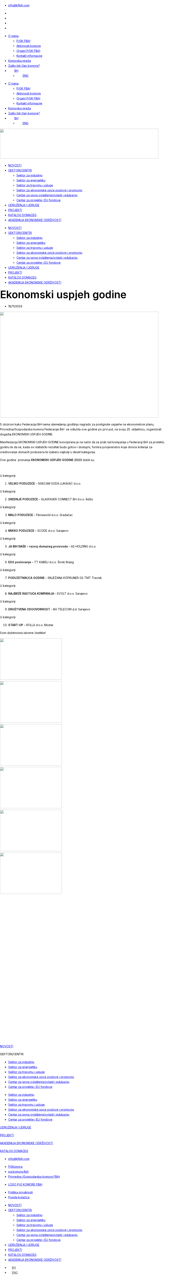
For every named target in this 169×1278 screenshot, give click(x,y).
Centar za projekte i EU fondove (38, 200)
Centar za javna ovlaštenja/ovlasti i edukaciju (46, 195)
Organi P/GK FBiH (28, 51)
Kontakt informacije (29, 55)
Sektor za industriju (29, 175)
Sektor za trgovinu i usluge (34, 185)
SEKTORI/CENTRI (20, 170)
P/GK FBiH (23, 41)
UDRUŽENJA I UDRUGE (23, 205)
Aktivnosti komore (28, 46)
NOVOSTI (14, 165)
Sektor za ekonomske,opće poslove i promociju (49, 190)
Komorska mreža (19, 60)
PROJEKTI (15, 210)
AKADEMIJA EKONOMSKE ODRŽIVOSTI (34, 220)
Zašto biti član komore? (24, 65)
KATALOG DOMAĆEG (22, 215)
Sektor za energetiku (30, 180)
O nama (13, 36)
